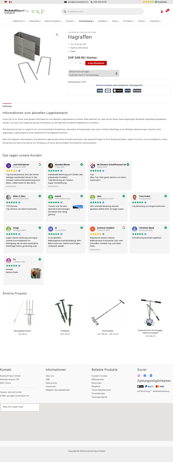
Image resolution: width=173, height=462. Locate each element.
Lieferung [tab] (7, 106)
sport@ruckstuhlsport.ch (78, 2)
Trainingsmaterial (99, 397)
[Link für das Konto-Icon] (162, 11)
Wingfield (96, 386)
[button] (154, 2)
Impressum (51, 386)
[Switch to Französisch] (10, 2)
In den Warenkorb (96, 63)
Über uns (50, 376)
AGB (48, 379)
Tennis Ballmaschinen (101, 390)
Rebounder (97, 383)
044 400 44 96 (100, 2)
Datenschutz (51, 383)
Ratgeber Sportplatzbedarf (58, 390)
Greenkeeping (73, 32)
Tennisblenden (98, 393)
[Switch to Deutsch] (6, 2)
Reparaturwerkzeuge (88, 32)
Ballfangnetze (98, 379)
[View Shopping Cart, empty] (166, 11)
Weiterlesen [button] (11, 186)
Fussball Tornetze (100, 376)
